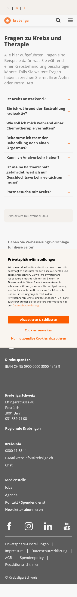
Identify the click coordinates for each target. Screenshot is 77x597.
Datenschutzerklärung (25, 305)
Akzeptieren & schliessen (38, 320)
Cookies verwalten (38, 330)
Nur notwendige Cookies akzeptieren (38, 338)
